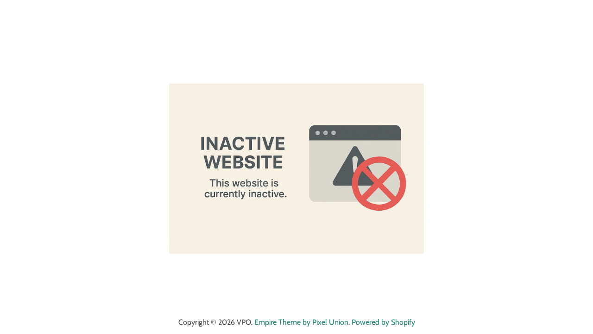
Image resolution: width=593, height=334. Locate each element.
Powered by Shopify (383, 322)
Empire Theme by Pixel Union (301, 322)
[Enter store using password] (577, 15)
